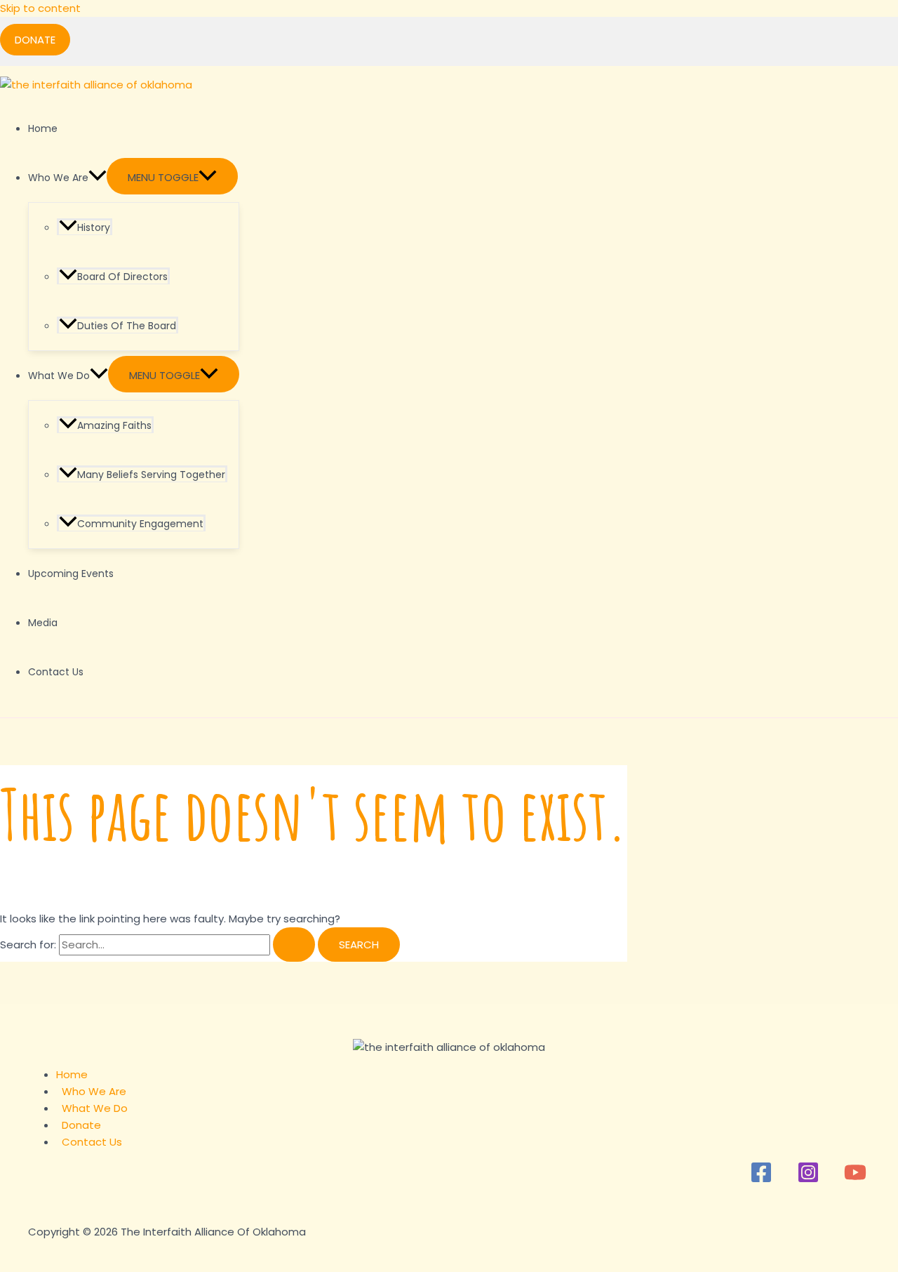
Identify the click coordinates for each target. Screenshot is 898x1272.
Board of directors (122, 277)
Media (43, 623)
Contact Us (55, 672)
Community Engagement (140, 524)
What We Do (59, 376)
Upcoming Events (71, 574)
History (93, 227)
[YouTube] (855, 1180)
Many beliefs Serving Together (151, 475)
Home (43, 128)
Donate (81, 1125)
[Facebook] (761, 1180)
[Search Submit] (294, 944)
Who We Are (58, 178)
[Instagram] (808, 1180)
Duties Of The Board (126, 326)
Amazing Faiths (114, 425)
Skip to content (40, 8)
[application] (97, 178)
